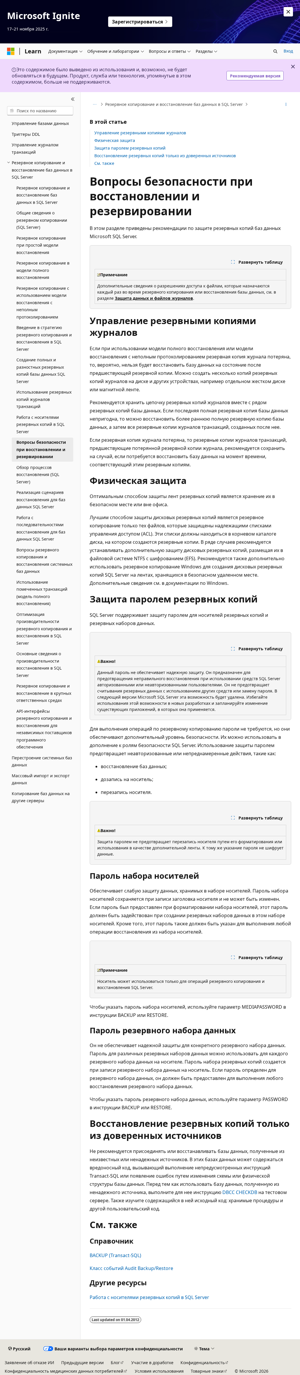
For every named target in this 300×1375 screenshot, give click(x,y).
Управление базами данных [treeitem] (40, 123)
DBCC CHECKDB (239, 1192)
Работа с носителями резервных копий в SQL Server (149, 1297)
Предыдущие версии (82, 1362)
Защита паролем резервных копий (130, 148)
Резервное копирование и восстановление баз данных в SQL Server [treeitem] (43, 195)
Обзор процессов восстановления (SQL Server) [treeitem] (37, 475)
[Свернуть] (73, 99)
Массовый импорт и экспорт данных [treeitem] (41, 779)
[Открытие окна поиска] (275, 51)
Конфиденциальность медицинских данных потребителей (64, 1371)
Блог (115, 1362)
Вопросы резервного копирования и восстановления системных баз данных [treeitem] (44, 560)
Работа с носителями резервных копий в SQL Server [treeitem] (40, 424)
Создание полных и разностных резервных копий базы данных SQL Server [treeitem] (40, 370)
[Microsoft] (11, 51)
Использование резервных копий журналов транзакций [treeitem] (43, 399)
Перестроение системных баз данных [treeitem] (42, 761)
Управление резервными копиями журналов (140, 133)
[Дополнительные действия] (286, 104)
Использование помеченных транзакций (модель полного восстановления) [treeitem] (41, 593)
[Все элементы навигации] (95, 104)
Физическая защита (114, 140)
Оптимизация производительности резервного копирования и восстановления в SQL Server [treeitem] (44, 629)
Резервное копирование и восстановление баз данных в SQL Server (174, 104)
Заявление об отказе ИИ (29, 1362)
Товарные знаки (207, 1371)
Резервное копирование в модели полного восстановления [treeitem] (42, 270)
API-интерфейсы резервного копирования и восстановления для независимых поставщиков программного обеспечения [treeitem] (44, 729)
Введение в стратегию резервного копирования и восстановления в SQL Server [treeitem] (44, 338)
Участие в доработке (152, 1362)
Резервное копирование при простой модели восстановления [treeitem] (41, 245)
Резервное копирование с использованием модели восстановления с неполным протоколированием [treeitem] (42, 302)
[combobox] (40, 111)
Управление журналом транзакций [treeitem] (35, 148)
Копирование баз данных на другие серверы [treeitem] (41, 797)
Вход (288, 51)
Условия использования (159, 1371)
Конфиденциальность (202, 1362)
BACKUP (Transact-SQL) (115, 1255)
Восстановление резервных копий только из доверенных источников (165, 155)
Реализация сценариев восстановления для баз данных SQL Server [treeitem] (40, 499)
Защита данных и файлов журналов (154, 298)
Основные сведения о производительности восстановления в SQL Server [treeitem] (39, 664)
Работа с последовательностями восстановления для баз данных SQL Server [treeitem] (40, 528)
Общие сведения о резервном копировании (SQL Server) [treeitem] (41, 220)
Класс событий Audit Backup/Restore (131, 1268)
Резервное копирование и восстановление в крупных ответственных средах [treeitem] (43, 693)
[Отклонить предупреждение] (288, 11)
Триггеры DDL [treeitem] (26, 134)
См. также (104, 163)
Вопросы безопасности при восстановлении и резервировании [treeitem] (41, 449)
